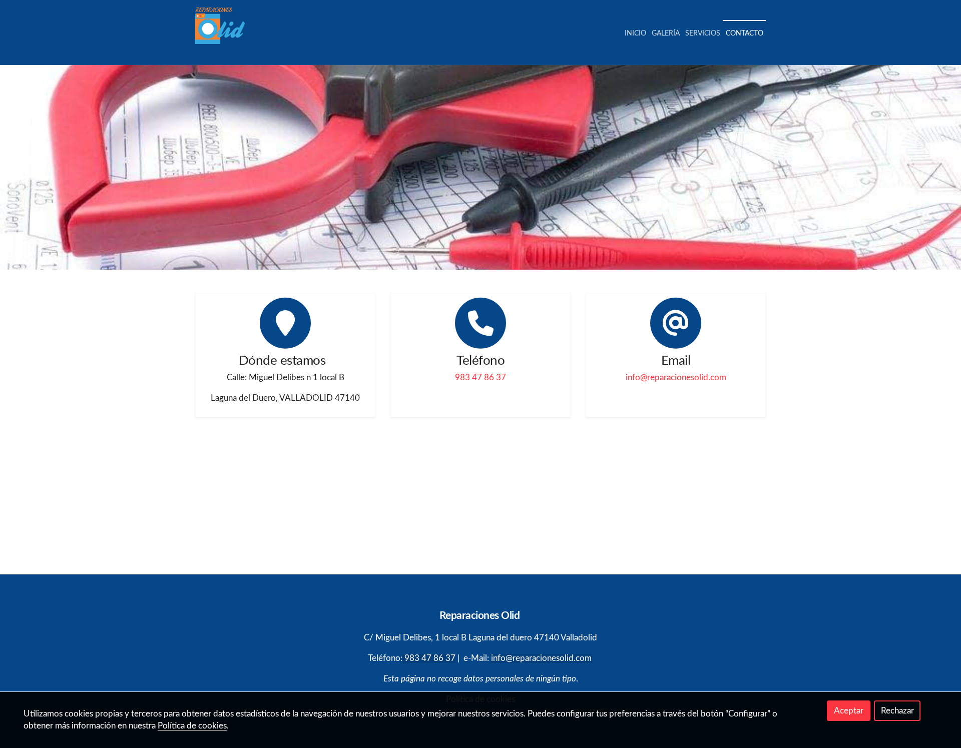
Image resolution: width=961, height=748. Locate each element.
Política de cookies (192, 725)
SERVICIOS (702, 33)
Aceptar (848, 710)
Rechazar (897, 710)
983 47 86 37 (480, 377)
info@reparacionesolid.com (676, 377)
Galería (666, 33)
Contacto (744, 33)
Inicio (635, 33)
